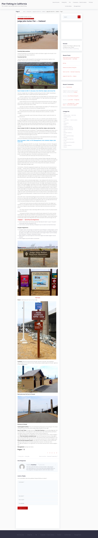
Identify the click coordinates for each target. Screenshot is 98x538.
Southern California (67, 145)
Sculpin (65, 140)
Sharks (65, 143)
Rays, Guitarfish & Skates (69, 135)
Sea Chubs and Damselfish (69, 142)
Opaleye (75, 92)
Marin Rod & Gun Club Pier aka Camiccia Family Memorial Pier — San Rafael (71, 58)
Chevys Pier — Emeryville (24, 456)
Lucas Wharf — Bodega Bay (73, 99)
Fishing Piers (64, 2)
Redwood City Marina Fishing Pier (69, 67)
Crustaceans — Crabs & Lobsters (79, 2)
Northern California (68, 132)
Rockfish (65, 137)
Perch (65, 134)
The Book (91, 2)
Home (24, 11)
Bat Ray (64, 63)
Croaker (65, 118)
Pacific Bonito (69, 87)
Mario (64, 87)
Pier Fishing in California (14, 3)
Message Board (77, 6)
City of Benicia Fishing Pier (73, 96)
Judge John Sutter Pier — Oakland (39, 11)
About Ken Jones (56, 2)
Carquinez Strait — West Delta (70, 115)
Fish (70, 2)
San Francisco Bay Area (29, 18)
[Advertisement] (38, 519)
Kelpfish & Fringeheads (68, 128)
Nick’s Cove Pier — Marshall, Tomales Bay (48, 456)
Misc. (65, 131)
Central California (67, 116)
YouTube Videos (68, 6)
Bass (65, 113)
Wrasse (65, 147)
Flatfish (65, 124)
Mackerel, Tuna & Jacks (68, 129)
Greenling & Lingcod (68, 126)
